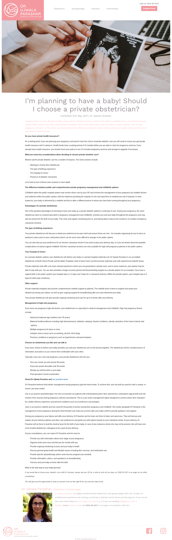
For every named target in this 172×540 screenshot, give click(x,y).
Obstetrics (59, 8)
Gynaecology (78, 8)
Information (112, 8)
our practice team (60, 379)
